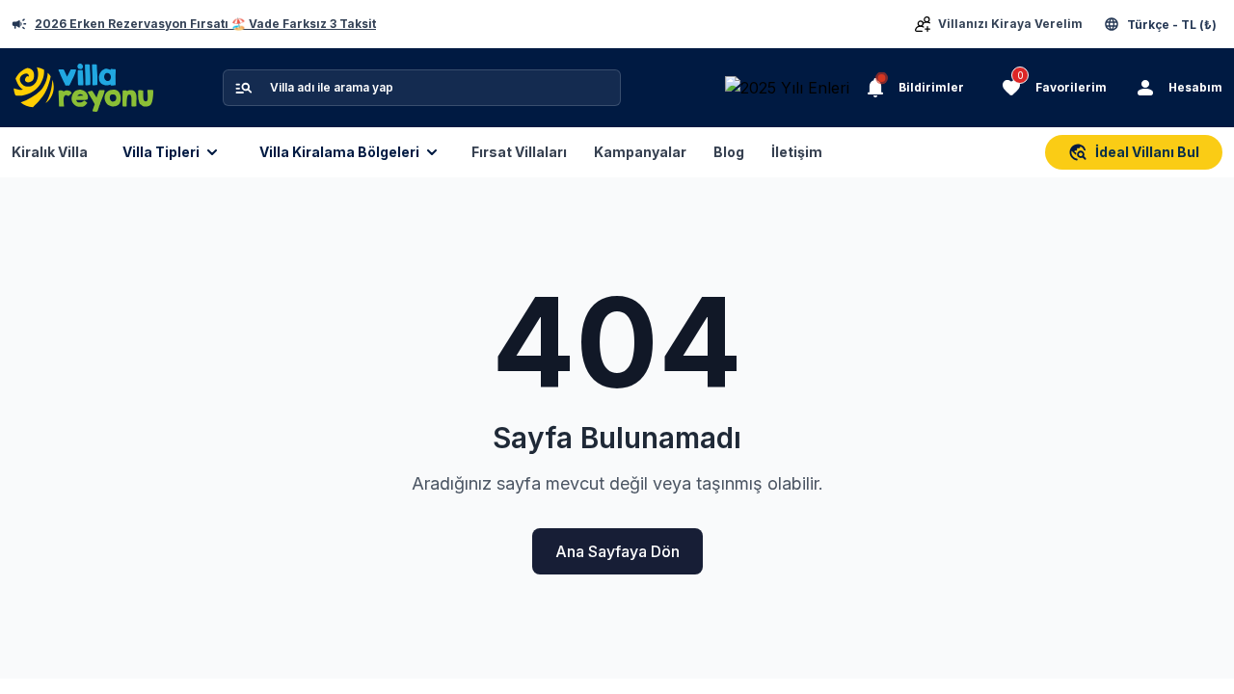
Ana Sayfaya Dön (617, 551)
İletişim (796, 152)
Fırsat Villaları (519, 152)
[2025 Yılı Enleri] (792, 88)
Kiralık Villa (50, 152)
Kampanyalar (640, 152)
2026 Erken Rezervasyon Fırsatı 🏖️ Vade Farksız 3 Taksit (205, 24)
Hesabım (1195, 87)
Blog (728, 152)
